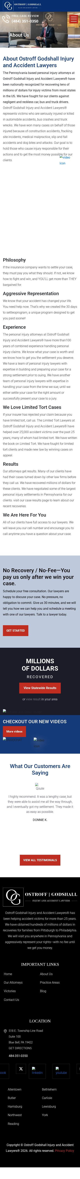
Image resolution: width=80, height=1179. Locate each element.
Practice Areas (50, 982)
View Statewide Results (40, 688)
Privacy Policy (64, 1151)
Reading (13, 1124)
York (45, 1115)
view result (33, 699)
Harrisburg (15, 1106)
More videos (14, 731)
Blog (43, 991)
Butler (12, 1098)
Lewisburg (49, 1106)
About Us (46, 974)
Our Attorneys (13, 982)
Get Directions (20, 1048)
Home (8, 974)
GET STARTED (15, 630)
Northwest (15, 1115)
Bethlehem (49, 1089)
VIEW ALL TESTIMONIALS (40, 860)
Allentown (14, 1089)
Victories (10, 991)
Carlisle (47, 1098)
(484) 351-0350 (25, 21)
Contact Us (11, 1000)
